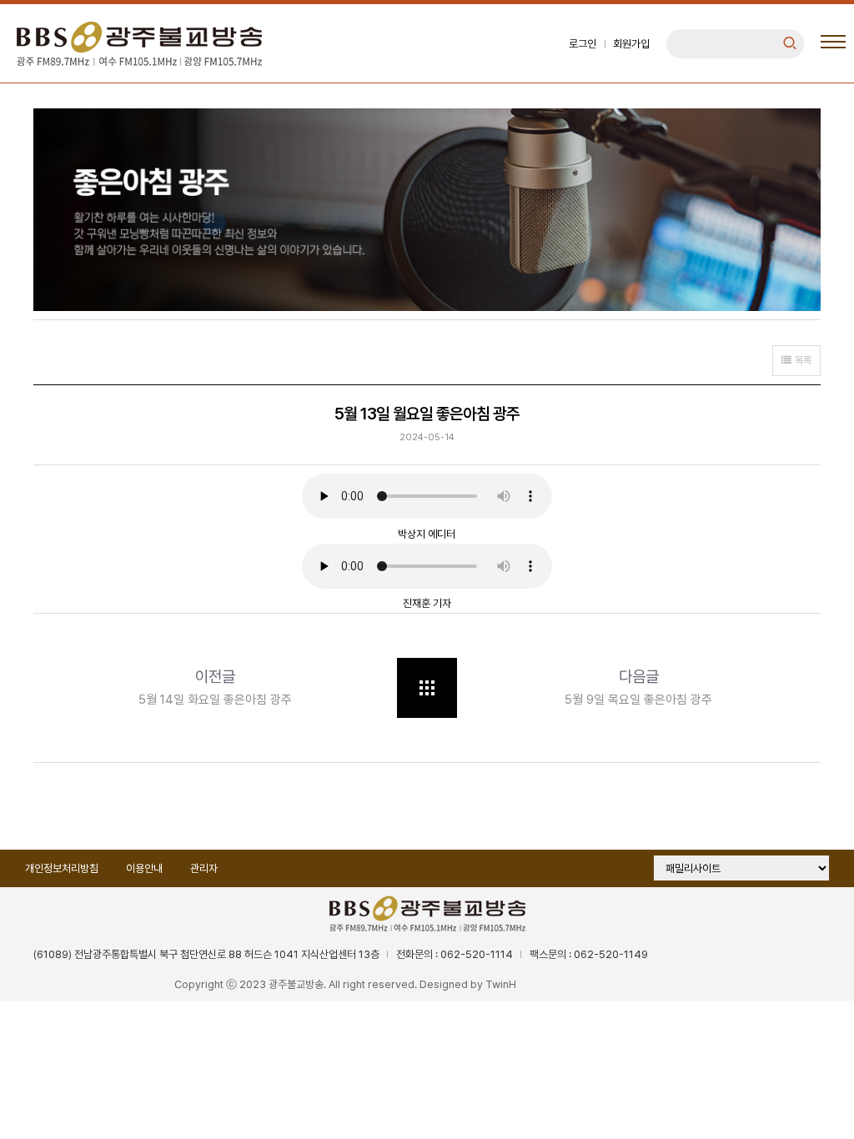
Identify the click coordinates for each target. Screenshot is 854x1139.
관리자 (204, 868)
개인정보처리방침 (61, 868)
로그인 (582, 44)
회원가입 (631, 44)
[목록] (427, 688)
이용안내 (144, 868)
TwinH (500, 984)
